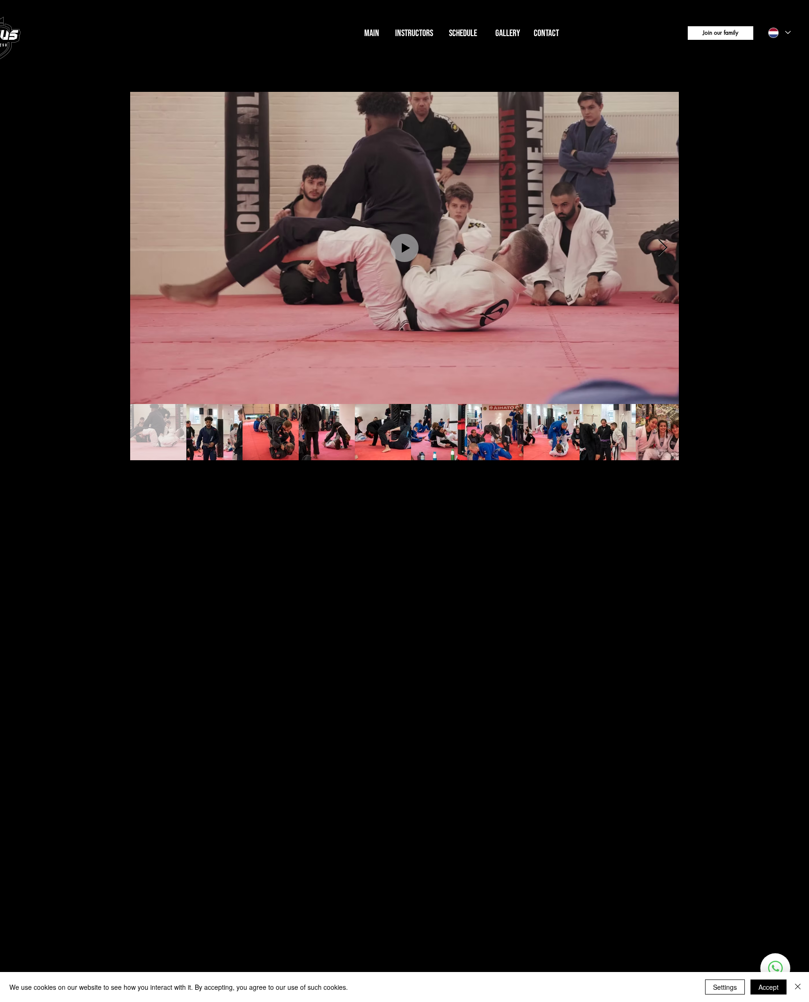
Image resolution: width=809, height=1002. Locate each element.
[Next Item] (662, 248)
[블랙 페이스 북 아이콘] (23, 939)
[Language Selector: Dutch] (779, 32)
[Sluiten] (797, 987)
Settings (725, 987)
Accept (768, 987)
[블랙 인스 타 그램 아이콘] (23, 901)
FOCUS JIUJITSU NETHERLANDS (85, 38)
